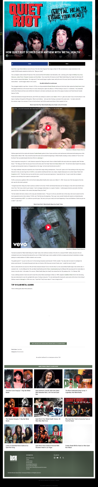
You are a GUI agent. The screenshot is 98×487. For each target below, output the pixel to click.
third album (25, 79)
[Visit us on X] (63, 458)
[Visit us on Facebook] (60, 458)
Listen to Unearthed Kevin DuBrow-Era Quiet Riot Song (17, 446)
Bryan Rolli (11, 55)
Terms (27, 459)
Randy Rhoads (51, 86)
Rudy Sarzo (78, 86)
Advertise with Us (30, 457)
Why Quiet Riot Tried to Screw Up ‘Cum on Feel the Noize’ (77, 420)
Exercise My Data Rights (31, 465)
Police (48, 269)
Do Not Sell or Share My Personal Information (36, 467)
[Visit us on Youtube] (58, 458)
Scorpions (31, 77)
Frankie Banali (37, 153)
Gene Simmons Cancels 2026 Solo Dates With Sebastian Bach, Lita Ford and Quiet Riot (47, 392)
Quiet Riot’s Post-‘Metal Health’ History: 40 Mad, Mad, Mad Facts (48, 420)
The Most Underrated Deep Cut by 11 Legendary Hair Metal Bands (76, 391)
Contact (28, 468)
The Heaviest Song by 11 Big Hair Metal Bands (17, 420)
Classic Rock (58, 163)
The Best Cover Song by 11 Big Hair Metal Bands (18, 391)
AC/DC (32, 172)
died (16, 155)
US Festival (46, 74)
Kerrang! (22, 279)
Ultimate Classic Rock (78, 150)
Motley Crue (76, 74)
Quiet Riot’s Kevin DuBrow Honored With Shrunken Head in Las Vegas (47, 446)
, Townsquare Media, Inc (26, 472)
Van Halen (38, 77)
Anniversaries (20, 351)
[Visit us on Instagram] (55, 458)
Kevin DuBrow (23, 69)
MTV (24, 198)
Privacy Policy (29, 462)
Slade (55, 96)
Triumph (26, 77)
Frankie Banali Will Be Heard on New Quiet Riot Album (77, 446)
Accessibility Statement (31, 464)
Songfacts (14, 174)
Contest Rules (29, 461)
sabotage (40, 158)
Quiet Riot (14, 69)
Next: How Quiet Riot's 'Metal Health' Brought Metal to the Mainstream (48, 343)
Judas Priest (20, 77)
